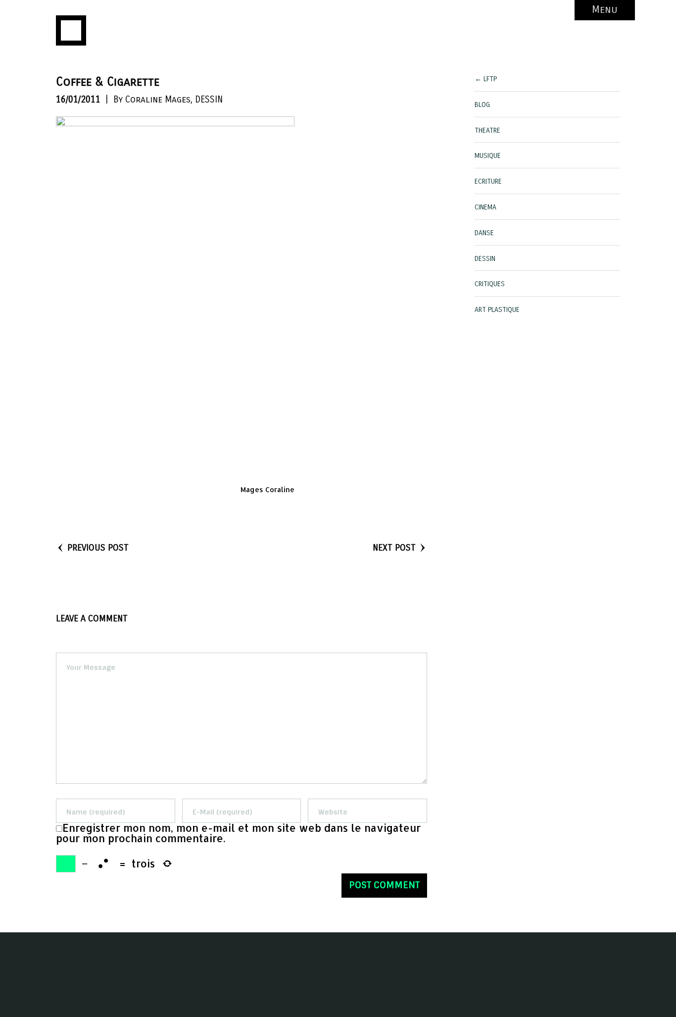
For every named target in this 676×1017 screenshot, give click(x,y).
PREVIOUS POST (98, 547)
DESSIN (209, 99)
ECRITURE (488, 181)
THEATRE (487, 130)
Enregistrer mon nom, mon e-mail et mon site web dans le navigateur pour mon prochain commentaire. (238, 833)
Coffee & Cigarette (107, 82)
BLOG (482, 105)
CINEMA (485, 207)
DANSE (484, 233)
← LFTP (486, 79)
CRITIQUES (490, 284)
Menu (605, 9)
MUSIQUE (488, 156)
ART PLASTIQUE (497, 309)
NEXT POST (394, 547)
